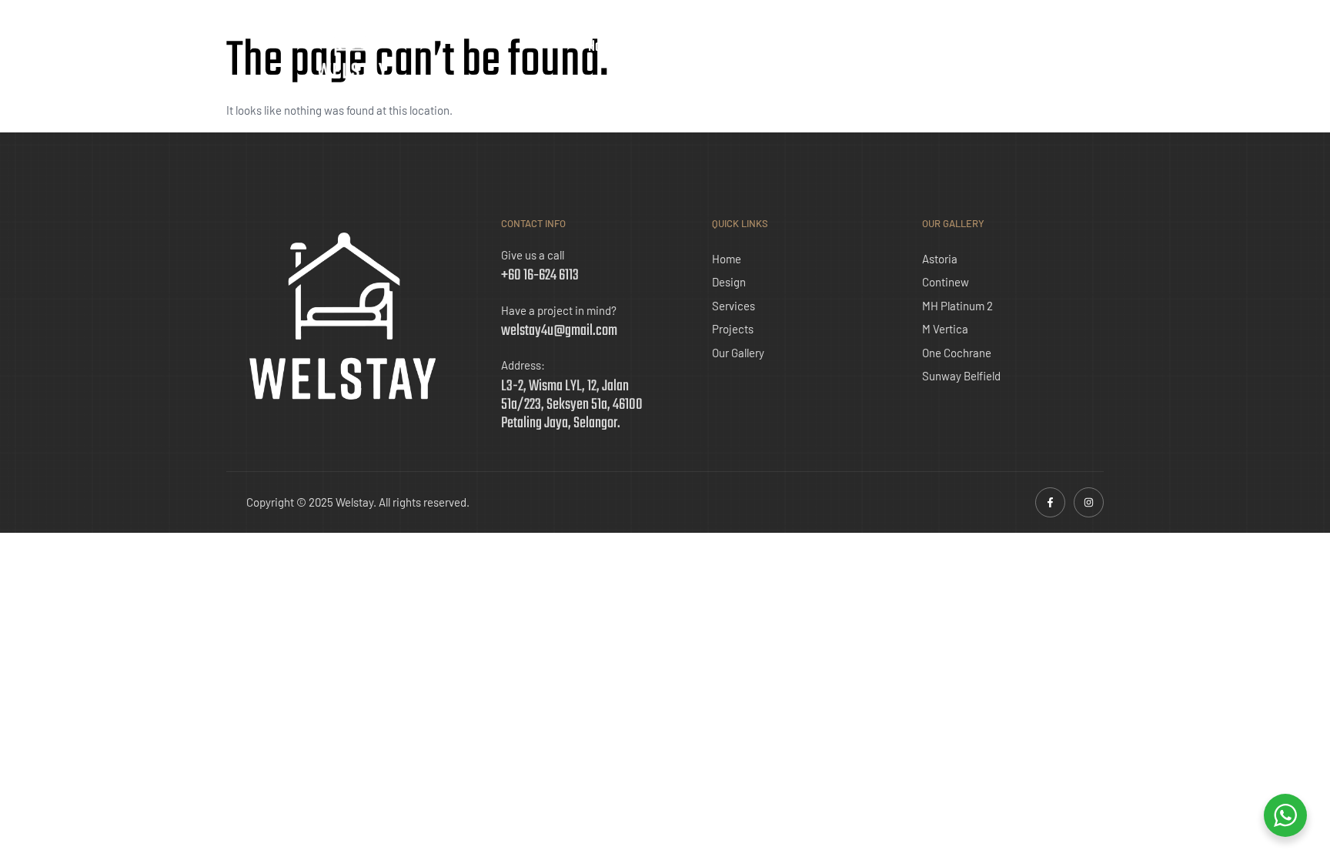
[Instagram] (1089, 502)
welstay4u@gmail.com (559, 331)
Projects (805, 47)
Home (602, 47)
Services (733, 47)
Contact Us (967, 47)
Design (664, 47)
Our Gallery (884, 47)
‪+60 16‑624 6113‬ (540, 275)
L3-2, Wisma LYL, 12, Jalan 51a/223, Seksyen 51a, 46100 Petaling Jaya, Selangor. (572, 404)
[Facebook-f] (1050, 502)
